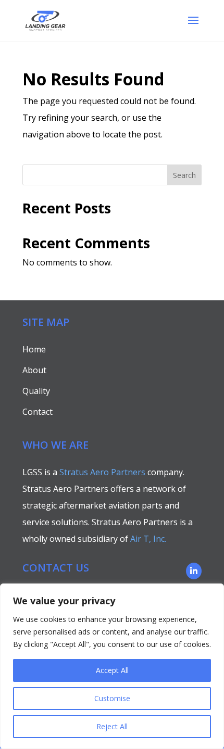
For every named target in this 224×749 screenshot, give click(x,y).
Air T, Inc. (148, 538)
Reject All (112, 726)
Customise (112, 698)
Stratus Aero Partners (102, 472)
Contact (37, 411)
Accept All (112, 670)
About (34, 370)
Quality (36, 391)
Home (34, 349)
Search (184, 175)
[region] (112, 666)
